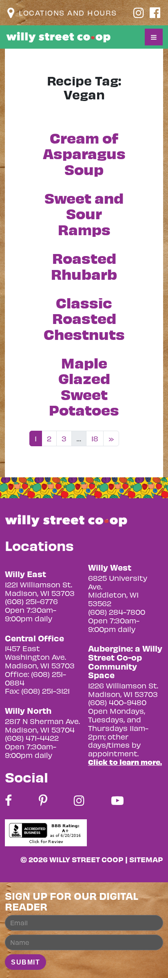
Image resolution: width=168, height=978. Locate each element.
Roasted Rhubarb (84, 265)
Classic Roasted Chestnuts (84, 318)
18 (94, 438)
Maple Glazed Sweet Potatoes (84, 385)
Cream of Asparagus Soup (84, 153)
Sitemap (146, 859)
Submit (25, 962)
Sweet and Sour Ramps (84, 213)
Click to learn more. (125, 762)
